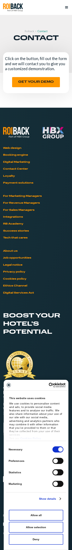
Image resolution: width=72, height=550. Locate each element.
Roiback (29, 31)
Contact (42, 31)
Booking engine (15, 155)
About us (10, 251)
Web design (12, 148)
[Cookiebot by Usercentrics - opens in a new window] (50, 385)
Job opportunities (17, 258)
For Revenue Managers (21, 203)
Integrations (13, 217)
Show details (47, 498)
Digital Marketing (16, 162)
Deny (36, 539)
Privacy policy (14, 272)
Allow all (36, 515)
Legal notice (12, 265)
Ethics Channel (15, 286)
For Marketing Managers (22, 196)
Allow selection (36, 527)
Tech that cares (15, 238)
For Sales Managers (19, 210)
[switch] (57, 461)
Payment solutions (18, 183)
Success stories (16, 231)
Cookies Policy (30, 438)
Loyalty (9, 176)
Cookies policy (14, 279)
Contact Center (15, 169)
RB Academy (13, 224)
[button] (65, 7)
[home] (13, 7)
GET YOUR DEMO (36, 82)
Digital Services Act (18, 293)
